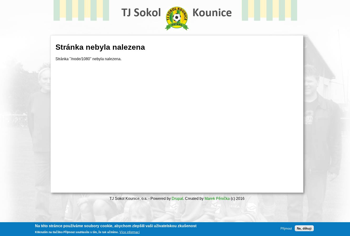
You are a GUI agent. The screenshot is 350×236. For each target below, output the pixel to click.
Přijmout (286, 228)
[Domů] (177, 35)
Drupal (177, 199)
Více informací (130, 232)
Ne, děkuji (304, 228)
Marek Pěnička (217, 199)
